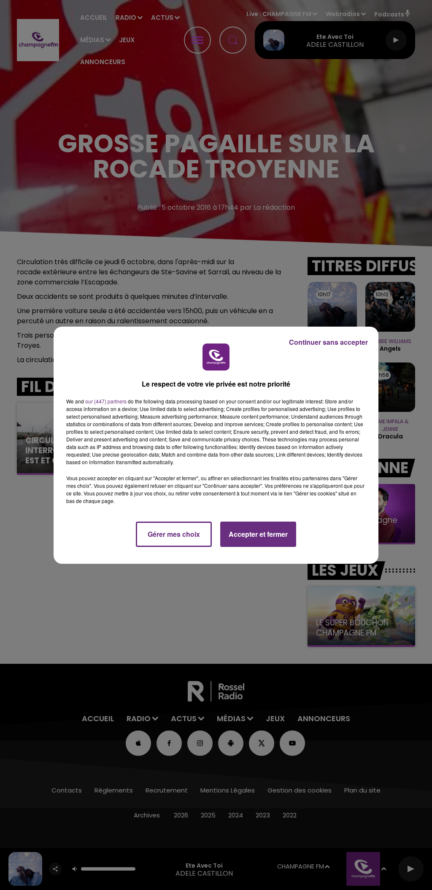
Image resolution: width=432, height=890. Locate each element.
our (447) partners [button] (106, 401)
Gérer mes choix (174, 534)
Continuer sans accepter (328, 342)
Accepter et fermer (258, 534)
